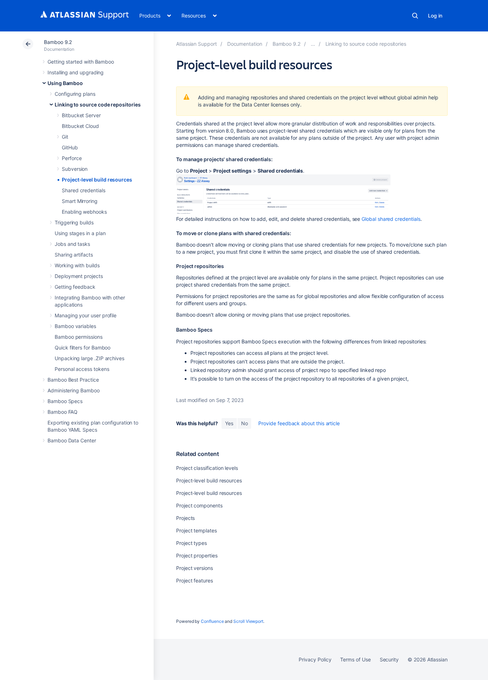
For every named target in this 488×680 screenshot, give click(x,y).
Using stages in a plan (80, 233)
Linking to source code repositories (98, 104)
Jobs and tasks (72, 244)
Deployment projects (79, 276)
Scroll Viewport (248, 621)
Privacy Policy (315, 659)
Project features (194, 580)
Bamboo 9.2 (58, 42)
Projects (185, 518)
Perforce (71, 158)
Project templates (196, 530)
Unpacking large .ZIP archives (89, 358)
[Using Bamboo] (313, 44)
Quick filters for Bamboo (82, 347)
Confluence (212, 621)
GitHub (70, 147)
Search (415, 15)
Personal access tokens (82, 369)
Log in (435, 16)
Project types (191, 543)
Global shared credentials (391, 219)
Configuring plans (75, 94)
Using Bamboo (65, 83)
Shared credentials (83, 190)
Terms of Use (355, 659)
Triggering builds (74, 222)
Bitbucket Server (81, 115)
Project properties (197, 555)
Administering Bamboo (74, 390)
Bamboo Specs (65, 401)
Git (65, 137)
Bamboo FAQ (63, 412)
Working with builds (77, 265)
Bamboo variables (75, 326)
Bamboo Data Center (72, 440)
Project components (199, 505)
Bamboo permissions (79, 337)
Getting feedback (75, 287)
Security (389, 659)
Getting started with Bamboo (81, 62)
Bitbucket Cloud (80, 126)
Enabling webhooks (84, 212)
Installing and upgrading (76, 72)
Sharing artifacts (74, 255)
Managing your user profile (85, 315)
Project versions (194, 568)
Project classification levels (207, 468)
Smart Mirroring (80, 201)
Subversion (75, 169)
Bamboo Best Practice (73, 380)
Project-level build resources (97, 180)
